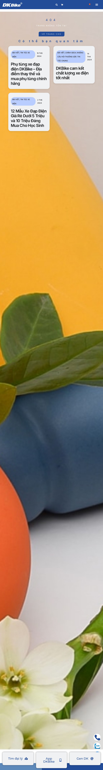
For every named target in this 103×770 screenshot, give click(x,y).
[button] (97, 5)
